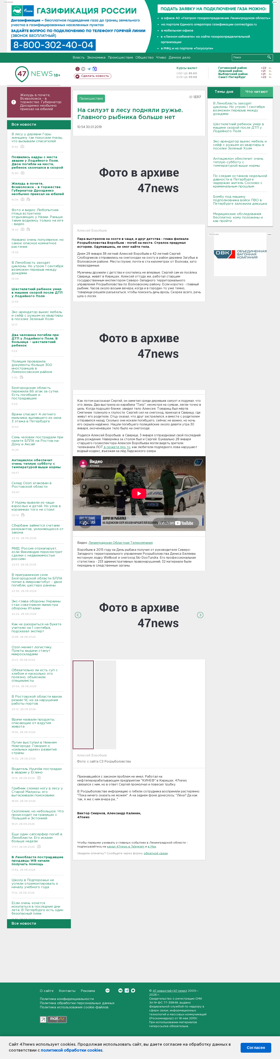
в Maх (152, 847)
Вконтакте (120, 990)
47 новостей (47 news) (170, 991)
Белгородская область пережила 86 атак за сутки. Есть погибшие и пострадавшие (35, 396)
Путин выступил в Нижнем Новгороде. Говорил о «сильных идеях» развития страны (34, 750)
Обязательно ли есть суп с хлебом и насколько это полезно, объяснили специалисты (35, 678)
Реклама (88, 991)
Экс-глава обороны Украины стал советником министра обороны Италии (36, 607)
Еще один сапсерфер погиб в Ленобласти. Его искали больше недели (37, 840)
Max (133, 990)
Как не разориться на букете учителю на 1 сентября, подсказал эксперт (36, 630)
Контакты (67, 991)
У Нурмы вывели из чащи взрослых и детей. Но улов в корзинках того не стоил (36, 509)
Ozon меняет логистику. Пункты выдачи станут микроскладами (32, 653)
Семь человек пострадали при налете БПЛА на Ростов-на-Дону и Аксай (37, 443)
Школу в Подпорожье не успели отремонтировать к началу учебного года (35, 886)
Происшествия (120, 57)
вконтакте (83, 69)
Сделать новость (95, 76)
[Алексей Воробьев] (139, 615)
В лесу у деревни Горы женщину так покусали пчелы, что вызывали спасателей (37, 140)
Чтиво (161, 57)
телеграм (89, 69)
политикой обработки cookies (71, 1050)
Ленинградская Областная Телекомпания (121, 543)
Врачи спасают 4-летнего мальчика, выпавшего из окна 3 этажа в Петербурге (36, 420)
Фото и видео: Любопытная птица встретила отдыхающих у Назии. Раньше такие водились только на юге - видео (37, 220)
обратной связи (156, 853)
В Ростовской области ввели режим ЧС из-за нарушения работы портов (37, 703)
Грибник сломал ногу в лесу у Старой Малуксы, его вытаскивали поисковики (37, 794)
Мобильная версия (77, 69)
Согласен (256, 1047)
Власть (79, 57)
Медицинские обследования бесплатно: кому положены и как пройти (238, 217)
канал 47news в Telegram (125, 847)
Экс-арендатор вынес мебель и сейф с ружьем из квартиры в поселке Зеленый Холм (37, 318)
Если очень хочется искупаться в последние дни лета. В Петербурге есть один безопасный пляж (37, 911)
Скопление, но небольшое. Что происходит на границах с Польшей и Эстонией (38, 817)
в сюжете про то (116, 447)
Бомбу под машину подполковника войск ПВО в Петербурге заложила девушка (240, 200)
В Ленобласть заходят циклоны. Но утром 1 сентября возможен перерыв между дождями (37, 270)
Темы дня (224, 92)
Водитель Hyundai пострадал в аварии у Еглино (37, 773)
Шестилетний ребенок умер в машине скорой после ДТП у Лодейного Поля (238, 128)
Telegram (127, 990)
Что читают (256, 92)
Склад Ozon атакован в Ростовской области (32, 488)
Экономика (96, 57)
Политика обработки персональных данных (77, 1003)
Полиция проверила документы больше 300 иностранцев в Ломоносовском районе (32, 369)
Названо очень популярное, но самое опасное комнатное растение (38, 246)
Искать (269, 57)
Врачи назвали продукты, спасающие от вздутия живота (33, 725)
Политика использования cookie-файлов (74, 1007)
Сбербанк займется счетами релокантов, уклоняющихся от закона (38, 531)
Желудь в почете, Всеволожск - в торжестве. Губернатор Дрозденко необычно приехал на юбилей (40, 102)
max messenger (95, 69)
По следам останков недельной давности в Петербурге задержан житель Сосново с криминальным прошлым (240, 181)
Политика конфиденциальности (67, 999)
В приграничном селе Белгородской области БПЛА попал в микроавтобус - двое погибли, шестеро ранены (37, 583)
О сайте (47, 991)
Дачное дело (180, 57)
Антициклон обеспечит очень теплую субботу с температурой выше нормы (238, 162)
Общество (144, 57)
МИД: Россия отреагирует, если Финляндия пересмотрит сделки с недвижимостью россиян (37, 556)
